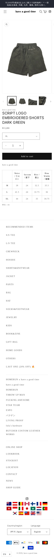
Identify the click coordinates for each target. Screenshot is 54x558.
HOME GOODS (14, 350)
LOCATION (12, 467)
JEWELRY (11, 317)
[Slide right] (50, 101)
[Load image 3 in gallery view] (32, 100)
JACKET (10, 276)
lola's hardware (14, 426)
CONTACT (11, 474)
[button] (4, 11)
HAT (8, 301)
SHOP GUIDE (13, 487)
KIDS (9, 325)
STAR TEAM (13, 405)
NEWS (9, 481)
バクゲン (10, 415)
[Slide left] (3, 101)
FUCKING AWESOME (18, 400)
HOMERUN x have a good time (22, 379)
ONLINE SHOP (14, 447)
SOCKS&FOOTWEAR (17, 309)
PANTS (10, 284)
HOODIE (10, 260)
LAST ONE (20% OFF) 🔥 (20, 367)
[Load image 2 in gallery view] (22, 100)
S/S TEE (10, 235)
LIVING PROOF (14, 420)
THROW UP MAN (15, 395)
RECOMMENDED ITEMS (19, 227)
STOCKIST (12, 460)
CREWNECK (13, 251)
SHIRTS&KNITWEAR (18, 268)
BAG (8, 293)
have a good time (15, 385)
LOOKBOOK (13, 454)
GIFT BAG (12, 342)
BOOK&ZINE (13, 334)
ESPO (9, 410)
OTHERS (11, 358)
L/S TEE (10, 243)
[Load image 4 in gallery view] (43, 100)
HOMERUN (12, 390)
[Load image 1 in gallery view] (11, 100)
